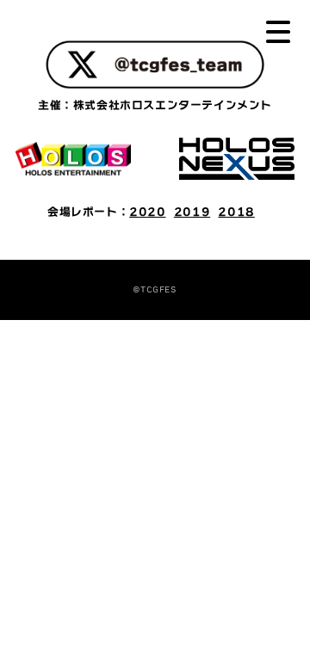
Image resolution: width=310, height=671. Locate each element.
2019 (192, 212)
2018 (236, 212)
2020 (147, 212)
